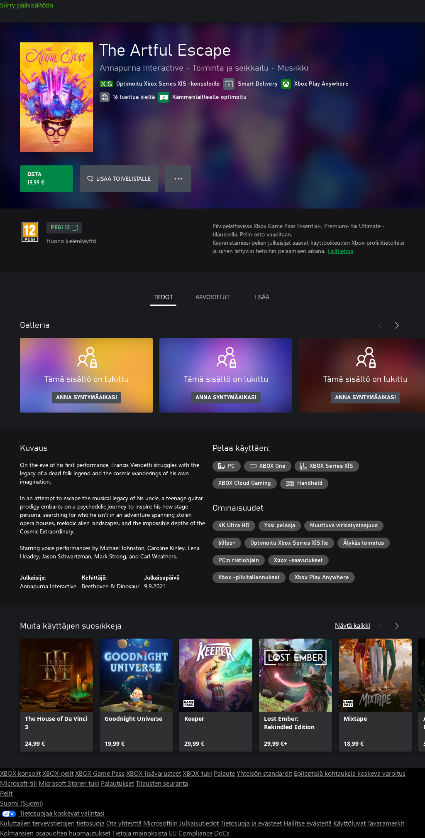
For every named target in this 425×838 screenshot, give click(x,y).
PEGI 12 (60, 228)
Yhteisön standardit (264, 773)
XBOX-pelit (57, 773)
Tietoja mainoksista (139, 832)
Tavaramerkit (385, 822)
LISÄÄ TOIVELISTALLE (123, 178)
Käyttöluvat (349, 822)
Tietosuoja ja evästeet (251, 822)
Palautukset (117, 783)
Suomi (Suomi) (21, 803)
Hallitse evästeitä (307, 822)
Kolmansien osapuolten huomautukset (55, 832)
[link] (56, 695)
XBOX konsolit (20, 773)
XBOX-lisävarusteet (153, 773)
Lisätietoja (340, 251)
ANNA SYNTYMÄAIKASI (86, 398)
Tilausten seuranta (162, 783)
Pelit (6, 793)
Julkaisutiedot (199, 822)
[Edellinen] (380, 325)
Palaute (224, 773)
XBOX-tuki (197, 773)
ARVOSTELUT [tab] (212, 297)
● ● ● (178, 178)
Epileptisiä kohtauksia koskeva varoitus (349, 773)
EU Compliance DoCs (199, 832)
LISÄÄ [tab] (261, 297)
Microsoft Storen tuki (69, 783)
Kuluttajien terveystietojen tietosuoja (52, 822)
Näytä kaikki (352, 625)
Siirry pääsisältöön (26, 4)
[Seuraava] (396, 325)
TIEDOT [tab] (163, 297)
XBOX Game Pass (100, 773)
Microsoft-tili (18, 783)
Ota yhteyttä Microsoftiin (142, 822)
